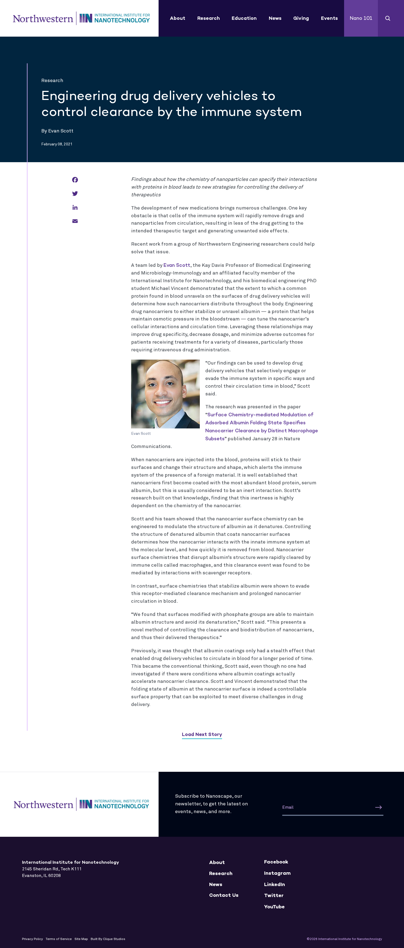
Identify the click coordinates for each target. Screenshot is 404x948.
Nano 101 (361, 18)
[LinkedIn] (75, 207)
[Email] (75, 221)
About (177, 18)
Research (208, 18)
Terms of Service (59, 939)
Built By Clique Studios (108, 939)
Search (388, 18)
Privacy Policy (32, 939)
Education (244, 18)
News (275, 18)
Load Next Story (202, 734)
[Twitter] (75, 194)
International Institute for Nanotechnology (81, 18)
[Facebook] (75, 180)
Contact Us (224, 895)
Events (329, 18)
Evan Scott (177, 265)
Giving (301, 18)
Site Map (81, 939)
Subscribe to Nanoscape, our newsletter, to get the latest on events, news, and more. (211, 804)
